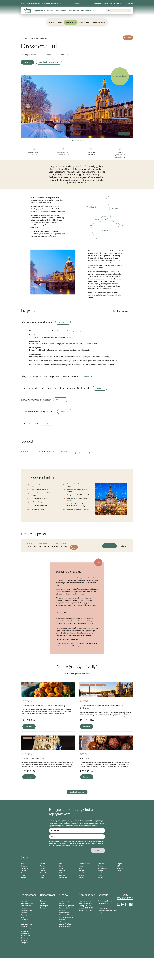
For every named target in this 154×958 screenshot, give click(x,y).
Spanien (100, 866)
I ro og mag (24, 908)
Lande (49, 10)
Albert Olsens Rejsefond (67, 922)
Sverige (100, 870)
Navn (52, 836)
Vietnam (120, 868)
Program (51, 22)
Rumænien (82, 873)
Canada (23, 870)
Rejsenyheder (25, 935)
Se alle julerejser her (77, 792)
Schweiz (81, 875)
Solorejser (24, 940)
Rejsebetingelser (64, 912)
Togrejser (43, 908)
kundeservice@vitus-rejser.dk (107, 910)
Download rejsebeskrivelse (49, 62)
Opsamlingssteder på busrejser (66, 918)
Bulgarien (24, 866)
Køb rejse (27, 62)
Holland (42, 875)
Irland (42, 877)
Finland (42, 863)
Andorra (23, 863)
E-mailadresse (55, 830)
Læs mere (29, 726)
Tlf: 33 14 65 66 (103, 908)
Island (61, 863)
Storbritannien (102, 868)
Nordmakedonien (84, 863)
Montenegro (63, 877)
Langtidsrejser (25, 922)
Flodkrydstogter (26, 905)
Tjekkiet (100, 873)
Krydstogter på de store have (28, 916)
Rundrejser (24, 938)
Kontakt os (117, 3)
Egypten (23, 875)
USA (118, 866)
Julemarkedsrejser (27, 910)
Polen (80, 868)
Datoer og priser (84, 22)
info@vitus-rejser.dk (104, 913)
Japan (61, 868)
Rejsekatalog (98, 3)
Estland (23, 877)
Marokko (62, 875)
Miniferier (24, 926)
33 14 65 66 (129, 3)
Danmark (24, 873)
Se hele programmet (120, 311)
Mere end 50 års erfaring (52, 3)
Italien (61, 866)
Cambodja (24, 868)
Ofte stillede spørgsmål (66, 905)
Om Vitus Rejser (87, 10)
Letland (61, 873)
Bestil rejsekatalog (65, 908)
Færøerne (43, 868)
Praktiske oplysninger (98, 22)
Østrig (119, 870)
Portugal (81, 870)
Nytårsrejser (25, 933)
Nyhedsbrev (108, 3)
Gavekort (62, 910)
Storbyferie (24, 942)
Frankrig (42, 866)
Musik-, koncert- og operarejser (27, 930)
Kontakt (62, 903)
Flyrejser (43, 903)
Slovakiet (101, 863)
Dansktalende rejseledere (31, 3)
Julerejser (24, 912)
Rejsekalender (74, 10)
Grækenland (44, 873)
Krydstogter (44, 905)
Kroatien (62, 870)
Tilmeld (98, 850)
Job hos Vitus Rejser (65, 924)
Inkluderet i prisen (70, 22)
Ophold (60, 22)
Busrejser (43, 901)
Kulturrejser (24, 919)
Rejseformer (38, 10)
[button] (77, 322)
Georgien (43, 870)
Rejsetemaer (60, 10)
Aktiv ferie (24, 901)
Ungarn (119, 863)
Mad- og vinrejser (26, 924)
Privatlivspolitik (64, 915)
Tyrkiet (100, 875)
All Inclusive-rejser (27, 903)
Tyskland (100, 877)
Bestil (109, 546)
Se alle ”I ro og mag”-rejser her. (67, 639)
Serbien (81, 877)
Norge (81, 866)
